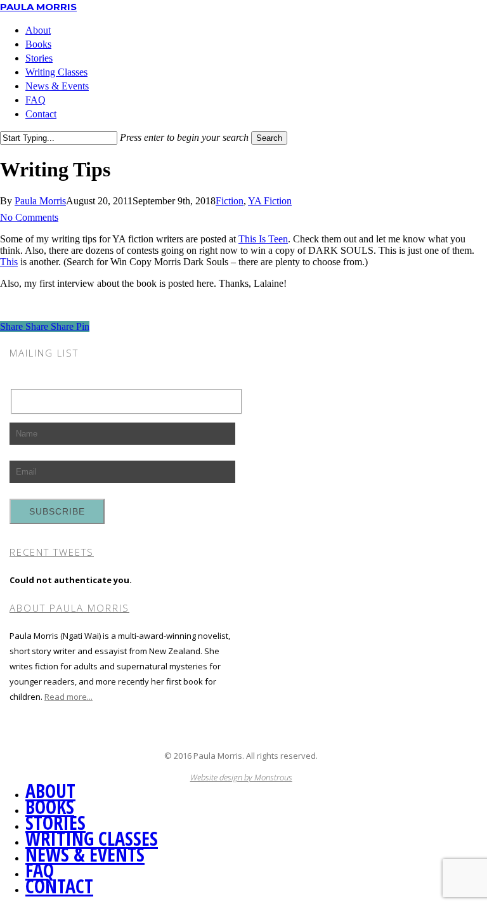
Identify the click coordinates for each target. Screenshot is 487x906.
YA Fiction (270, 200)
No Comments (29, 217)
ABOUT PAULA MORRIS (69, 607)
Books (49, 807)
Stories (55, 823)
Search (269, 138)
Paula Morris (38, 7)
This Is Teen (263, 238)
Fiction (230, 200)
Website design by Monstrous (241, 777)
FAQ (39, 870)
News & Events (85, 854)
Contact (59, 886)
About (50, 791)
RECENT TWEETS (52, 552)
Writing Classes (91, 838)
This (9, 261)
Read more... (68, 696)
